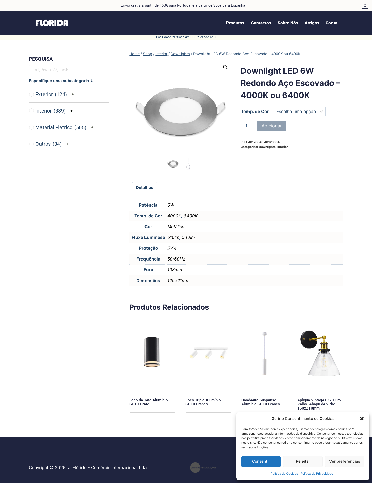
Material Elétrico (60, 127)
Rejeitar (303, 461)
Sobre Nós (288, 22)
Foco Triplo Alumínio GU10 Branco (203, 402)
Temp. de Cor (255, 111)
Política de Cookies (284, 473)
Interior (282, 147)
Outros (48, 144)
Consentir (261, 461)
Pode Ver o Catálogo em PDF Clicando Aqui (186, 37)
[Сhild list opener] (72, 94)
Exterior (51, 94)
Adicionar (272, 125)
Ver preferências (344, 461)
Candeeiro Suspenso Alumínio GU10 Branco (260, 402)
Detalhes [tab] (144, 187)
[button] (361, 418)
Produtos (235, 22)
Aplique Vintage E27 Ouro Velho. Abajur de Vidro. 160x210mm (319, 404)
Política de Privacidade (316, 473)
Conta (331, 22)
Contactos (261, 22)
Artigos (312, 22)
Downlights (267, 147)
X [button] (365, 6)
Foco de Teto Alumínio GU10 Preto (148, 402)
